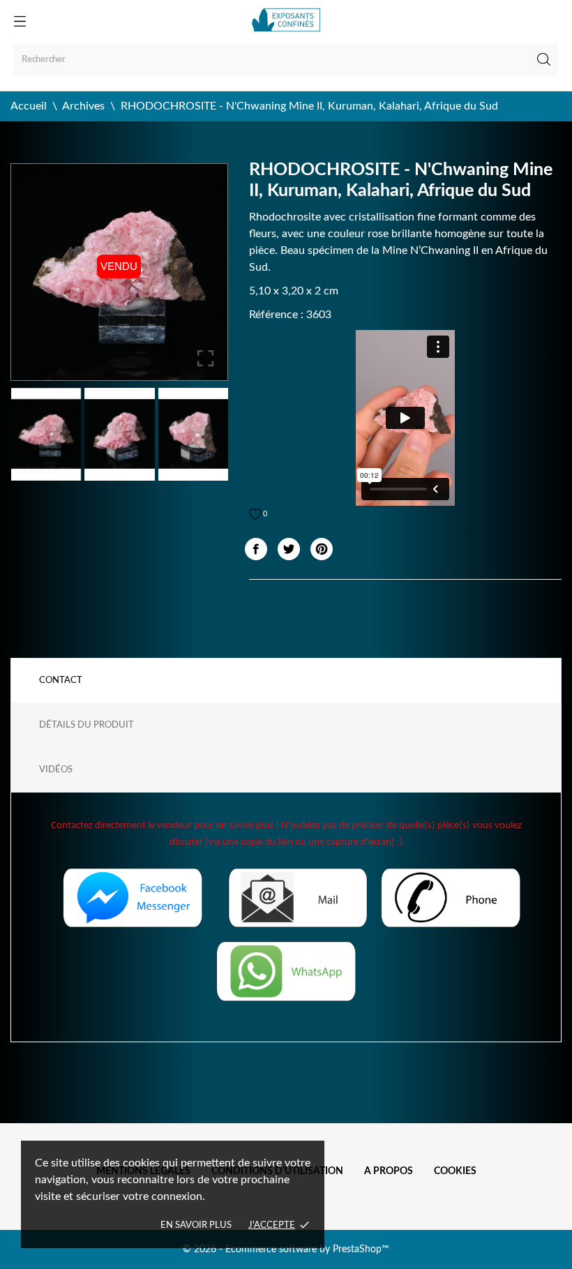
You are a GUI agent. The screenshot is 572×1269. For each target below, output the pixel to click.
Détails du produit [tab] (86, 725)
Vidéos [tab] (56, 769)
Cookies (455, 1171)
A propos (388, 1171)
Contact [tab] (60, 680)
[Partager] (256, 549)
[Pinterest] (321, 549)
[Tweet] (289, 549)
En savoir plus (196, 1225)
